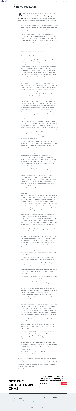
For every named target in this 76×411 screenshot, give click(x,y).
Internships (45, 399)
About (44, 395)
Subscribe (64, 383)
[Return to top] (74, 409)
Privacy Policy (58, 386)
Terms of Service (64, 386)
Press (54, 399)
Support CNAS (55, 395)
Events (44, 397)
